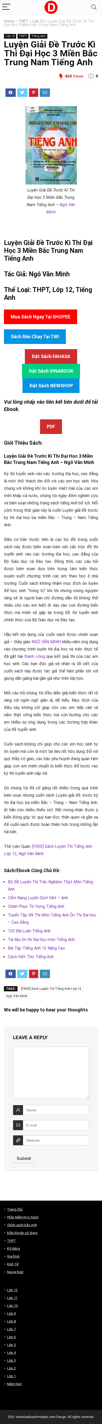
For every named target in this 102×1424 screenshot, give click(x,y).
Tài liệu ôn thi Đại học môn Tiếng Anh (41, 939)
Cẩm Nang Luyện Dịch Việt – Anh (38, 897)
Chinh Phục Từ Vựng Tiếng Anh (36, 906)
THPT (23, 21)
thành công (34, 656)
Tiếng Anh (38, 36)
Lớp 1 (11, 1376)
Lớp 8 (11, 1321)
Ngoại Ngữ (15, 1272)
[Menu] (6, 7)
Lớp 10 (12, 1306)
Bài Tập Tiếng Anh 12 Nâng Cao (36, 948)
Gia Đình (13, 1256)
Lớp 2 (11, 1368)
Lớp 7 (11, 1329)
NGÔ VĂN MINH (46, 641)
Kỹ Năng (13, 1248)
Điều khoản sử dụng (22, 1233)
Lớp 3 (11, 1360)
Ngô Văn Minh (49, 274)
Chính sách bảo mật (22, 1225)
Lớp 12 (38, 21)
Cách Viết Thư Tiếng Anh (31, 956)
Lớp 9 (11, 1313)
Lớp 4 (11, 1353)
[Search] (94, 7)
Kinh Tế (12, 1264)
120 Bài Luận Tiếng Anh (29, 930)
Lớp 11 (12, 1298)
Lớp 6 (11, 1337)
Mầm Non (14, 1384)
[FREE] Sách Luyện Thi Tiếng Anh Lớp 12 (51, 989)
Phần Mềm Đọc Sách (22, 1217)
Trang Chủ (15, 1209)
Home (9, 21)
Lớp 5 (11, 1345)
